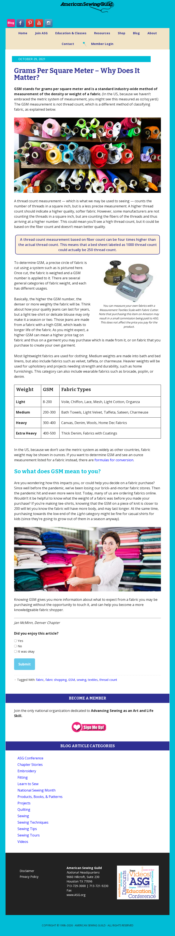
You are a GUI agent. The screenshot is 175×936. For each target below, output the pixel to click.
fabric (40, 680)
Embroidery (27, 771)
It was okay (26, 651)
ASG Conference (30, 758)
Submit (24, 664)
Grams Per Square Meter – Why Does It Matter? (77, 74)
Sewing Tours (29, 835)
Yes (20, 640)
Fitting (23, 777)
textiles (93, 680)
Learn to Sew (28, 783)
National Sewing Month (36, 790)
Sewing (23, 816)
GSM (71, 680)
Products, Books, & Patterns (40, 796)
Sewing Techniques (33, 822)
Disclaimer (27, 871)
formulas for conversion (114, 460)
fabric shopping (56, 680)
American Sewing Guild (90, 925)
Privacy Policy (29, 877)
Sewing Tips (27, 828)
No (20, 646)
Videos (23, 841)
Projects (24, 803)
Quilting (24, 809)
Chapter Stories (30, 764)
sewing (81, 680)
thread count (108, 680)
